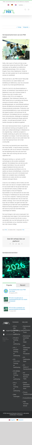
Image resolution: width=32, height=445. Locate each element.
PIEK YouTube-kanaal (26, 403)
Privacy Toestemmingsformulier (26, 393)
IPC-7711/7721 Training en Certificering (16, 363)
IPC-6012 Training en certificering (16, 341)
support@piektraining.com (8, 330)
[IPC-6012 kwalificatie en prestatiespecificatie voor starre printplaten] (6, 298)
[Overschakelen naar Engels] (8, 5)
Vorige (19, 27)
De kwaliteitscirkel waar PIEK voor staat (17, 290)
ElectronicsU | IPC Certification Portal (26, 329)
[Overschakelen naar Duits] (12, 5)
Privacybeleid (20, 414)
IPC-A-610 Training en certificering (16, 387)
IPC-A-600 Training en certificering (16, 330)
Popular (9, 285)
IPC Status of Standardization (26, 367)
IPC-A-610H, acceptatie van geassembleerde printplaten (17, 308)
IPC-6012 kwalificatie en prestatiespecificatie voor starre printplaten (18, 299)
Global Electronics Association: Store (26, 385)
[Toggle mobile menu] (29, 9)
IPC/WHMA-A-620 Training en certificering (16, 375)
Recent (22, 285)
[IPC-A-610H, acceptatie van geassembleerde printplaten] (6, 308)
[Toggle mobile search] (25, 9)
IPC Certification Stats (26, 359)
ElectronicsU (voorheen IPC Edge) (26, 339)
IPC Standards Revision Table (26, 376)
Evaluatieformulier (26, 398)
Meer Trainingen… (16, 395)
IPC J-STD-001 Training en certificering (16, 351)
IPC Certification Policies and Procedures (26, 349)
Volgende (25, 27)
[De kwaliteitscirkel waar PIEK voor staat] (6, 290)
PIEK (6, 229)
